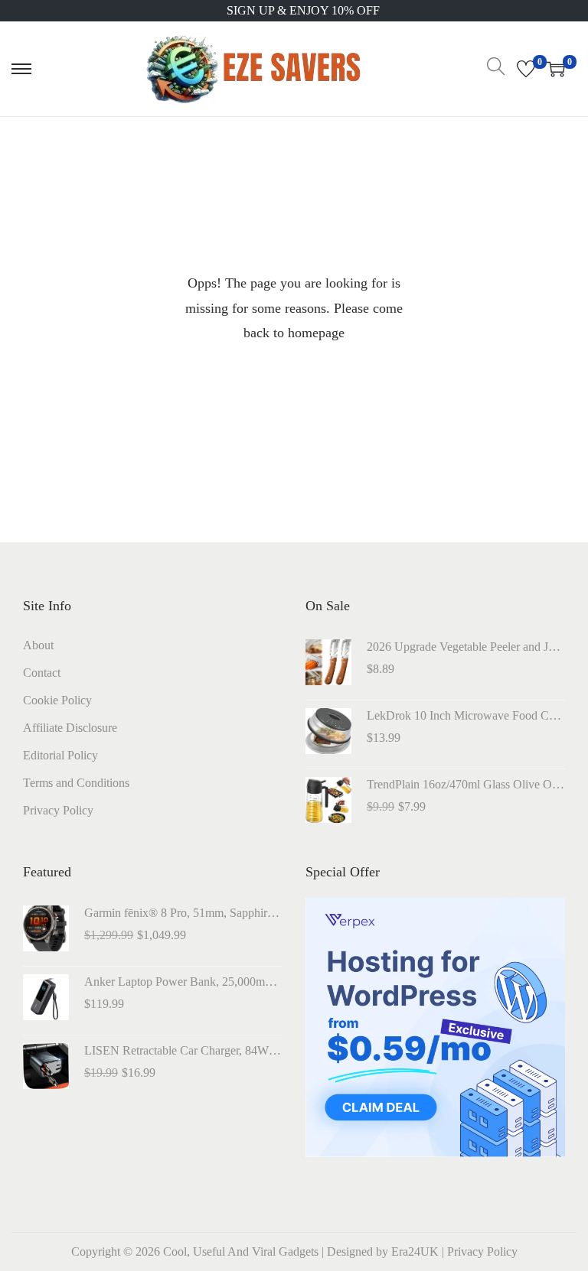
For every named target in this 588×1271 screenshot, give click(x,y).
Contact (41, 672)
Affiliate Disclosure (70, 727)
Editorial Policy (60, 755)
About (38, 645)
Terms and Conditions (76, 782)
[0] (526, 69)
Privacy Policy (58, 810)
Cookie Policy (57, 700)
